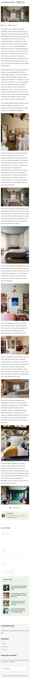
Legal (4, 643)
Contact (5, 649)
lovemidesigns (8, 2)
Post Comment (9, 572)
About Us (5, 646)
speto (21, 2)
